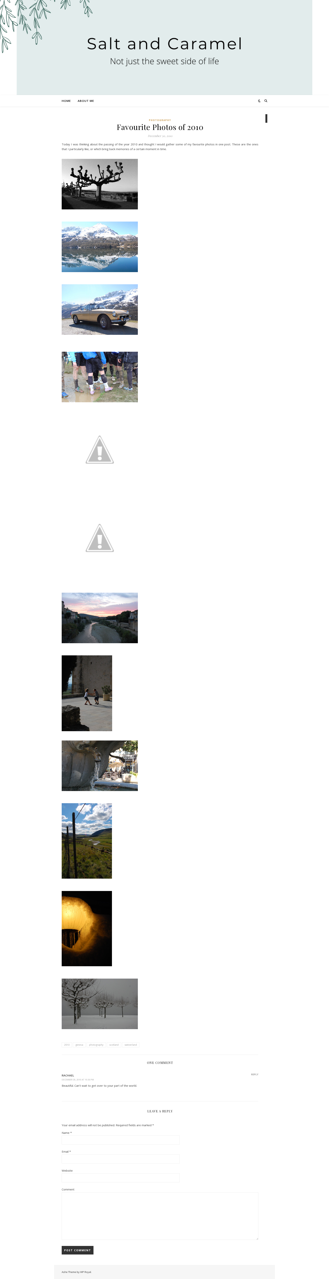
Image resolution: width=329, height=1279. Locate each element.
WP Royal (85, 1272)
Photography (160, 120)
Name (67, 1133)
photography (96, 1044)
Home (66, 101)
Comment (68, 1189)
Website (67, 1170)
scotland (114, 1044)
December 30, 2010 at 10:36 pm (78, 1079)
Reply (254, 1074)
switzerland (131, 1044)
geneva (79, 1044)
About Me (86, 101)
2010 (66, 1044)
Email (66, 1151)
